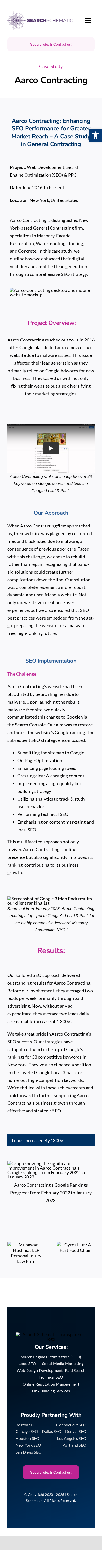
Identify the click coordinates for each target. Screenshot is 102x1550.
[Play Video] (51, 448)
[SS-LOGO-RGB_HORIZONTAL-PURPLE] (40, 13)
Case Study (51, 66)
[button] (95, 135)
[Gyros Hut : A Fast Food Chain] (76, 1247)
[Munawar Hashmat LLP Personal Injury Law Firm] (26, 1253)
